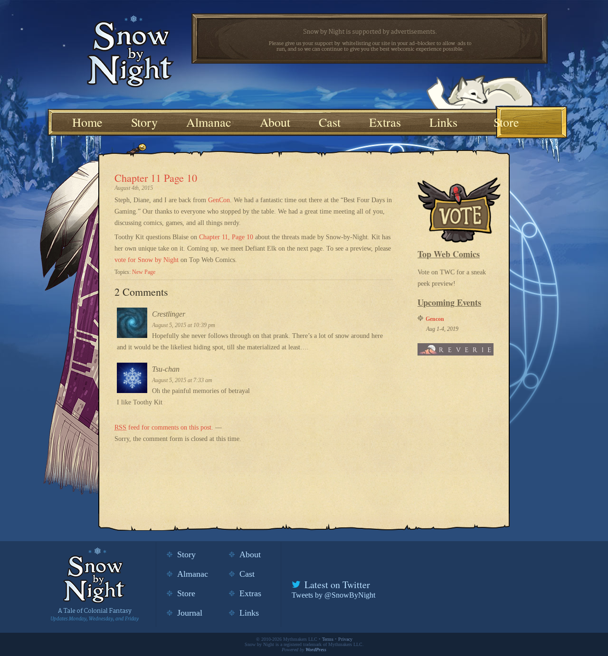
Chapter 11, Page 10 (226, 237)
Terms (327, 639)
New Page (143, 272)
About (275, 122)
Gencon (435, 319)
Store (506, 122)
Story (144, 122)
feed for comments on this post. (163, 427)
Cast (330, 122)
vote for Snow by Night (146, 259)
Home (87, 122)
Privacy (345, 639)
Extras (385, 122)
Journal (189, 613)
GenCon (219, 200)
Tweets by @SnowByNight (333, 595)
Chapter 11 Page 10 (155, 178)
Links (443, 122)
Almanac (208, 122)
